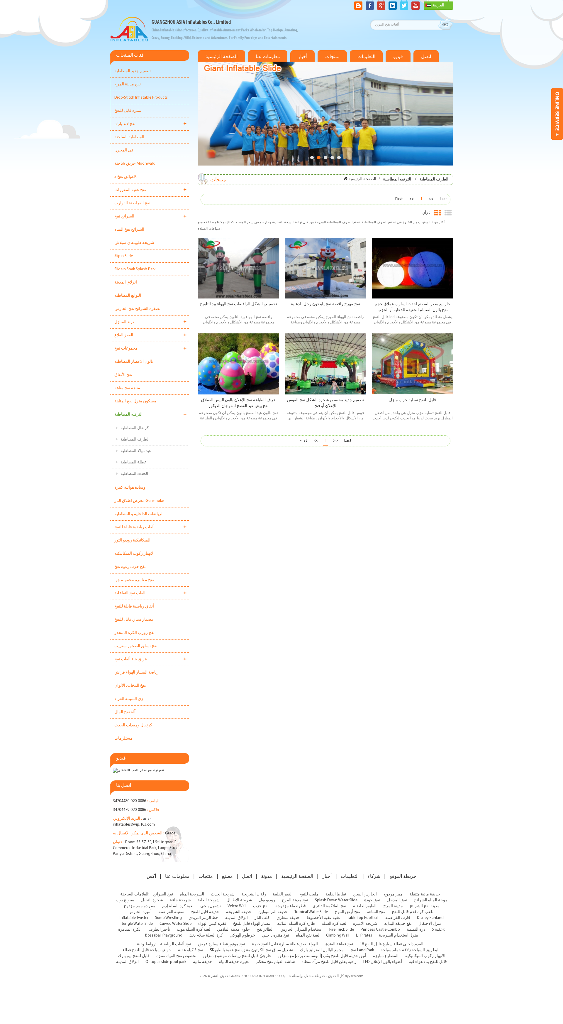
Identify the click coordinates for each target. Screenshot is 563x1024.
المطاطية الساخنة (129, 137)
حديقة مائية (202, 962)
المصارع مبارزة (385, 956)
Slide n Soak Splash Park (134, 269)
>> (431, 199)
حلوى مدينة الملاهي (233, 929)
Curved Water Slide (175, 924)
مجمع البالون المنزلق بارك (322, 950)
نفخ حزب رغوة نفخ (130, 567)
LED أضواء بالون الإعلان (382, 962)
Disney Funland (430, 918)
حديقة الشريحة (239, 912)
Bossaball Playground (163, 935)
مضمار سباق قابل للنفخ (134, 620)
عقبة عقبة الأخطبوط (323, 918)
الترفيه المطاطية (128, 414)
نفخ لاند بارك (124, 124)
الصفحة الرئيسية (222, 56)
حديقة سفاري (288, 918)
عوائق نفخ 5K (125, 177)
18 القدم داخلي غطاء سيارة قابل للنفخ (391, 944)
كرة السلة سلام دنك (206, 935)
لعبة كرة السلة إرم (178, 906)
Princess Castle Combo (380, 929)
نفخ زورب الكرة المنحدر (134, 633)
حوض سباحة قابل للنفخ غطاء (147, 950)
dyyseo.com (354, 976)
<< (411, 199)
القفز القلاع (123, 335)
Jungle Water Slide (137, 924)
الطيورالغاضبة (365, 906)
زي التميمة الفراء (128, 699)
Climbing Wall (337, 935)
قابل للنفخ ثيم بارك (134, 956)
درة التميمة (416, 929)
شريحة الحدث (223, 894)
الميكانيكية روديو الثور (132, 540)
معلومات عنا (268, 56)
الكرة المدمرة (130, 929)
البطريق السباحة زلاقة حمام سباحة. (410, 950)
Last (443, 199)
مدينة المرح (393, 906)
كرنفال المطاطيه (135, 428)
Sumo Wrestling (168, 918)
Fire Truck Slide (341, 929)
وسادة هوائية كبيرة (129, 487)
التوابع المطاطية (127, 295)
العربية (438, 5)
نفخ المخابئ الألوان (130, 686)
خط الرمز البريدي (203, 918)
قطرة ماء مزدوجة (290, 906)
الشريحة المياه (192, 894)
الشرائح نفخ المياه (129, 229)
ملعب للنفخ (309, 894)
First (399, 199)
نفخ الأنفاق (123, 375)
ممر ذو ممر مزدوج (139, 906)
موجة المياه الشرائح (430, 900)
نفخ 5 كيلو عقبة (190, 950)
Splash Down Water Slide (336, 900)
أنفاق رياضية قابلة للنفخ (134, 606)
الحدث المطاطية (134, 474)
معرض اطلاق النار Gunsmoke (139, 501)
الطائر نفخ (265, 929)
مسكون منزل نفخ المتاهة (135, 401)
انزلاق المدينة (125, 282)
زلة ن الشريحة (253, 894)
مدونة (266, 876)
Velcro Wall (237, 906)
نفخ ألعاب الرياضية (175, 944)
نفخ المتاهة (376, 912)
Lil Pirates (364, 935)
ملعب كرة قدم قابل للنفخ (413, 912)
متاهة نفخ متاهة (127, 388)
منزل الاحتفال (430, 924)
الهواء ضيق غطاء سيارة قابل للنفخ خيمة (285, 944)
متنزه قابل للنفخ (127, 111)
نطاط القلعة (335, 894)
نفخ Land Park (362, 950)
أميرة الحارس (140, 912)
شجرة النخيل (152, 900)
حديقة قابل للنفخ (205, 912)
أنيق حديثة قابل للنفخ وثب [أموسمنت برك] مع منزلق (322, 956)
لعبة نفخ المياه (307, 935)
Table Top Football (363, 918)
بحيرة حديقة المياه (234, 962)
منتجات (332, 56)
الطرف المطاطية (135, 439)
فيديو (398, 56)
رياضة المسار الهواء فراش (136, 672)
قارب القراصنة (397, 918)
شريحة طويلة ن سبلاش (134, 243)
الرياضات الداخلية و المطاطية (139, 514)
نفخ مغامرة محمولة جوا (134, 580)
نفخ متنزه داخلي (275, 935)
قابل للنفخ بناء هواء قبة (428, 962)
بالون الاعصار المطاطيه (133, 362)
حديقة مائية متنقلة (424, 894)
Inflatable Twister (134, 918)
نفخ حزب (261, 906)
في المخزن (123, 150)
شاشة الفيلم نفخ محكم (275, 962)
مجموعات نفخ (126, 348)
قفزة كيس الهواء (212, 924)
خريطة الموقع (402, 876)
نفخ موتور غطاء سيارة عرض (221, 944)
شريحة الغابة (209, 900)
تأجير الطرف (159, 929)
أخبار (302, 56)
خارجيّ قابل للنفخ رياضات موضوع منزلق (237, 956)
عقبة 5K (438, 929)
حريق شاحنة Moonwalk (134, 163)
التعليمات (366, 56)
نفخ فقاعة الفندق (339, 944)
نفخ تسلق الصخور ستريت (135, 646)
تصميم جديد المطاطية (132, 71)
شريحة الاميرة (365, 924)
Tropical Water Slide (311, 912)
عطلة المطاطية (134, 462)
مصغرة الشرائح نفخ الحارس (138, 309)
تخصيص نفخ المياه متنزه (176, 956)
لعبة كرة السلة (334, 924)
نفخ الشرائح (163, 894)
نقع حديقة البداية (398, 924)
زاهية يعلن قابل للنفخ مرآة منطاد (329, 962)
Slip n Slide (123, 256)
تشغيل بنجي (210, 906)
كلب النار (262, 918)
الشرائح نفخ (124, 216)
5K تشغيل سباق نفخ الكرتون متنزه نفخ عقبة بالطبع (251, 950)
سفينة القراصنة (171, 912)
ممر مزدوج (393, 894)
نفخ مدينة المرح (127, 84)
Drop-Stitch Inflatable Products (141, 97)
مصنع (227, 876)
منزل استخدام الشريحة (398, 935)
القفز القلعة (283, 894)
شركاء (374, 876)
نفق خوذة (372, 900)
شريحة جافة (180, 900)
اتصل (426, 56)
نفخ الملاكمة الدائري (329, 906)
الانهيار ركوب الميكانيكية (134, 553)
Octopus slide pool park (165, 962)
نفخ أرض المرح (347, 912)
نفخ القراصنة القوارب (132, 203)
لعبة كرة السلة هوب (193, 929)
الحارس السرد (365, 894)
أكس (151, 876)
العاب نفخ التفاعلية (129, 593)
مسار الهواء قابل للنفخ (251, 924)
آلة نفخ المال (124, 712)
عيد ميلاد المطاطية (136, 451)
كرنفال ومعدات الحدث (133, 725)
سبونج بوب (125, 900)
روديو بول (267, 900)
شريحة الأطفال (239, 900)
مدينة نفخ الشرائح (425, 906)
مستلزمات (123, 738)
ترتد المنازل (124, 322)
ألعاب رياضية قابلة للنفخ (134, 527)
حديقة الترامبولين (273, 912)
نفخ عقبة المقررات (130, 190)
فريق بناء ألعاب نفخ (130, 659)
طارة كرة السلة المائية (296, 924)
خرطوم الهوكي (242, 935)
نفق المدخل (397, 900)
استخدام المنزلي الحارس (301, 929)
